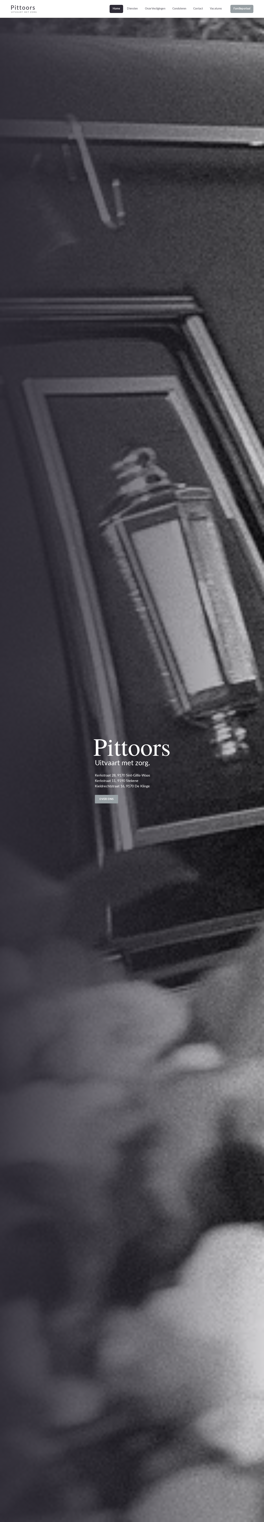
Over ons (106, 799)
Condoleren (179, 8)
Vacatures (216, 8)
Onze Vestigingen (155, 8)
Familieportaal (241, 8)
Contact (198, 8)
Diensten (132, 8)
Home (116, 8)
